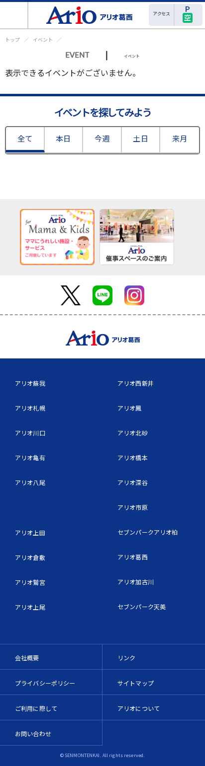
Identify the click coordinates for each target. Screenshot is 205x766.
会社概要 (27, 657)
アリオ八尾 (30, 482)
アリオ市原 (132, 507)
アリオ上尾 (30, 607)
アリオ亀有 (30, 457)
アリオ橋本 (132, 457)
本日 (63, 138)
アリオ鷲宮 (30, 582)
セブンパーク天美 (141, 606)
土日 (140, 138)
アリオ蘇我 (30, 383)
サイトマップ (135, 683)
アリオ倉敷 (30, 557)
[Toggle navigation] (14, 15)
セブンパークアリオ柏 (147, 532)
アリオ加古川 (135, 581)
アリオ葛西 (132, 557)
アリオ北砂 (132, 432)
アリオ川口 (30, 432)
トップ (12, 39)
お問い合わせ (33, 733)
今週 (102, 138)
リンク (126, 657)
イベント (43, 39)
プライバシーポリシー (45, 683)
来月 (179, 138)
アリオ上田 (30, 532)
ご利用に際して (36, 708)
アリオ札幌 (30, 408)
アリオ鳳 (129, 408)
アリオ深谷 (132, 482)
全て (24, 138)
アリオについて (138, 708)
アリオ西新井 (135, 383)
